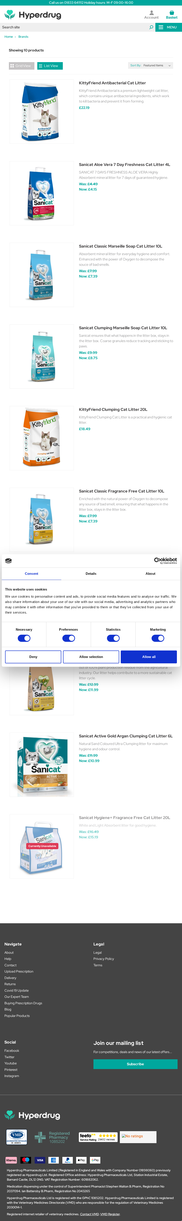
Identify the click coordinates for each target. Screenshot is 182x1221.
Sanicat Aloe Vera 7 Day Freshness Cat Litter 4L (124, 164)
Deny (33, 657)
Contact (10, 965)
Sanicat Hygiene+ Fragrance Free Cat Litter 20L (124, 817)
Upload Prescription (18, 971)
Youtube (10, 1063)
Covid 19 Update (16, 990)
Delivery (10, 978)
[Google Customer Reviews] (138, 1137)
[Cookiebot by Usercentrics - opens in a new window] (157, 560)
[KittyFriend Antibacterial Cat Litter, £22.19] (42, 111)
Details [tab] (91, 573)
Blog (7, 1009)
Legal (97, 952)
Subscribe (135, 1064)
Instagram (11, 1076)
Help (7, 959)
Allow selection (91, 657)
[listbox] (158, 65)
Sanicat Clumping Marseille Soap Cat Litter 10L (123, 327)
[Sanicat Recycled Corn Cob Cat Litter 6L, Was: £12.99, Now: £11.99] (42, 683)
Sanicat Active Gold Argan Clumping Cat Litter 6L (126, 736)
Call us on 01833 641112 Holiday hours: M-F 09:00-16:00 (91, 2)
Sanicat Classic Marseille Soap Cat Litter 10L (120, 246)
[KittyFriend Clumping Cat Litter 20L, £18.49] (42, 438)
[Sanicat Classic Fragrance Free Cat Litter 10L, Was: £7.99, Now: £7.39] (42, 520)
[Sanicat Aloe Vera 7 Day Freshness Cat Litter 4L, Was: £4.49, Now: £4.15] (42, 193)
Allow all (149, 657)
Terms (97, 965)
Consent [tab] (31, 573)
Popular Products (17, 1016)
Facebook (11, 1050)
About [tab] (150, 573)
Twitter (9, 1057)
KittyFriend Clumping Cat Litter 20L (113, 409)
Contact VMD (89, 1214)
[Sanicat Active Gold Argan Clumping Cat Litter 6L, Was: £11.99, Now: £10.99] (42, 765)
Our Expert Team (16, 997)
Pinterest (10, 1069)
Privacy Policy (103, 959)
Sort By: (136, 65)
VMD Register (110, 1214)
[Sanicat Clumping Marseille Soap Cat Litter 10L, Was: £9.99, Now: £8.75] (42, 356)
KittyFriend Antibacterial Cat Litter (112, 82)
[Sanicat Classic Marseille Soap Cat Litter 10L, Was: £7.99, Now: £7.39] (42, 275)
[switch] (68, 638)
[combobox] (77, 27)
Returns (10, 984)
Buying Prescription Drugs (23, 1003)
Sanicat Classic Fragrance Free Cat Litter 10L (121, 491)
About (9, 952)
